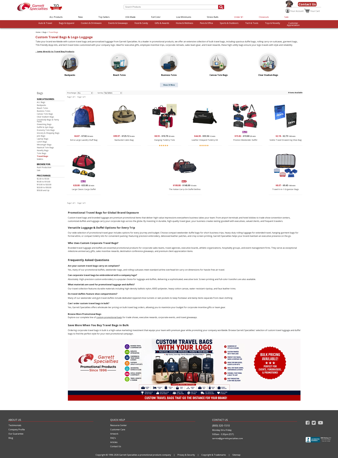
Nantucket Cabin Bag (124, 140)
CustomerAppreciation (293, 24)
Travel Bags (53, 32)
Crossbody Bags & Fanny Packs (48, 120)
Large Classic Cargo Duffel (84, 189)
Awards (162, 23)
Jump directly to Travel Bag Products (55, 51)
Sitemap (236, 454)
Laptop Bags (42, 139)
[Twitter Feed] (314, 425)
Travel (45, 23)
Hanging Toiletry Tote (164, 140)
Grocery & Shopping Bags (48, 133)
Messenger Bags (44, 144)
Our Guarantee (15, 434)
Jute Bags (41, 136)
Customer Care (117, 429)
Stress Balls (212, 17)
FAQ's (113, 438)
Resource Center (118, 425)
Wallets (40, 159)
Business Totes (43, 111)
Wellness (184, 23)
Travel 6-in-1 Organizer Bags (285, 189)
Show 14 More (169, 85)
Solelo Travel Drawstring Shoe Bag (286, 140)
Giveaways (118, 23)
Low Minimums (183, 17)
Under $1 (238, 17)
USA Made (130, 17)
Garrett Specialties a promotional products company (145, 454)
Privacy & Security (186, 454)
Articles (114, 442)
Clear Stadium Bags (45, 116)
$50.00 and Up (43, 190)
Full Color (156, 17)
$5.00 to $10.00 (43, 181)
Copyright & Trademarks (213, 454)
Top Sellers (104, 17)
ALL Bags (41, 102)
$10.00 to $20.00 (44, 184)
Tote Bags (41, 153)
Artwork (114, 434)
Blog (10, 438)
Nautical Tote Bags (45, 147)
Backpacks (41, 105)
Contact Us (307, 4)
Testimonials (14, 425)
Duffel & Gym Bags (45, 127)
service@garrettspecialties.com (227, 438)
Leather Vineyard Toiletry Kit (205, 140)
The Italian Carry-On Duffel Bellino (185, 189)
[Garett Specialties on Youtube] (320, 425)
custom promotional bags (109, 317)
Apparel (66, 23)
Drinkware (91, 23)
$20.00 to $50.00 (44, 187)
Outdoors (229, 23)
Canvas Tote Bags (45, 114)
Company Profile (16, 429)
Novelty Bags (43, 150)
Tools (251, 23)
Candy (141, 23)
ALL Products (56, 17)
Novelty (272, 23)
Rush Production (44, 167)
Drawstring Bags (44, 124)
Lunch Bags (42, 141)
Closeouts (264, 17)
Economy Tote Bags (46, 130)
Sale (286, 17)
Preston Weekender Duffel (245, 140)
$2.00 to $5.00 (43, 178)
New (80, 17)
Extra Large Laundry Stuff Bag (83, 140)
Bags (45, 32)
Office (206, 23)
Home (38, 32)
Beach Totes (42, 108)
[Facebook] (308, 425)
